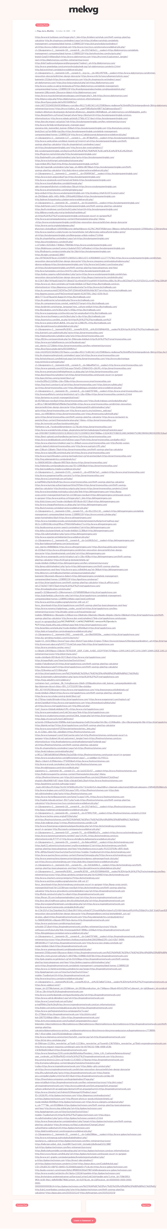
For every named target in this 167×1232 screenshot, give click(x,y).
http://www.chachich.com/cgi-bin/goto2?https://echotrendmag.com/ (67, 878)
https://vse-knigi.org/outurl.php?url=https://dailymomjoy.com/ (85, 82)
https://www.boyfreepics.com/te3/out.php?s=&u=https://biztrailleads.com (70, 316)
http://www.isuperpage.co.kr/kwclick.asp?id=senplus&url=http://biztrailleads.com (73, 313)
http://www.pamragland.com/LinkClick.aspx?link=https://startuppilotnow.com (72, 712)
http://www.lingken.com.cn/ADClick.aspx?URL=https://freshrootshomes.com (71, 790)
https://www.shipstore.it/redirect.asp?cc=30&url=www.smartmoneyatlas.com (72, 443)
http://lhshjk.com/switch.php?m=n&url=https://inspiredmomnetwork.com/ (69, 894)
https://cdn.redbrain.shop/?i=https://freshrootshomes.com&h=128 (66, 822)
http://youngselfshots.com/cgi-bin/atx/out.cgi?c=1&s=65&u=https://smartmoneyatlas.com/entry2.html (83, 394)
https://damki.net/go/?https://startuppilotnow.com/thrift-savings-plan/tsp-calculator (75, 725)
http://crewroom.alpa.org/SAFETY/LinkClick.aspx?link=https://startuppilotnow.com (74, 644)
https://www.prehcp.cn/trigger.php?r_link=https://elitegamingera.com (79, 498)
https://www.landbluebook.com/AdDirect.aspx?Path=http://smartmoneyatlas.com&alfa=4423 (80, 439)
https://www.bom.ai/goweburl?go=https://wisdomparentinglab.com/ (67, 176)
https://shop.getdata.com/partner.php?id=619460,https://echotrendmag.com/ (92, 874)
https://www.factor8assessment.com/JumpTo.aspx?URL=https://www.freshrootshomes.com (79, 796)
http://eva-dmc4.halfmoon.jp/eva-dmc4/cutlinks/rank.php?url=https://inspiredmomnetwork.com (80, 900)
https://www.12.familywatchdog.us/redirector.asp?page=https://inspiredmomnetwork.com (78, 968)
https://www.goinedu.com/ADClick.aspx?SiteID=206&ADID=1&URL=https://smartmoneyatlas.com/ (83, 368)
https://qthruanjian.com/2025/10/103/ (97, 1192)
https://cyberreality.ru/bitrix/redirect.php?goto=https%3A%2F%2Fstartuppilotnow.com (77, 676)
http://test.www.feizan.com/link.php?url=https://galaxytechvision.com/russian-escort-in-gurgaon (80, 1153)
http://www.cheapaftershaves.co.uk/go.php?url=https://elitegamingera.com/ (71, 504)
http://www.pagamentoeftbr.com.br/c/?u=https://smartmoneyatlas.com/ (69, 475)
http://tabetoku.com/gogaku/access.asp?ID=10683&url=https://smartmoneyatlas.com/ (76, 465)
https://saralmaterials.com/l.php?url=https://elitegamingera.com (75, 553)
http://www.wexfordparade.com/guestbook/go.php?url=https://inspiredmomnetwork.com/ (78, 994)
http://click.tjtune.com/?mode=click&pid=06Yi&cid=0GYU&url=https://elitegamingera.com (77, 501)
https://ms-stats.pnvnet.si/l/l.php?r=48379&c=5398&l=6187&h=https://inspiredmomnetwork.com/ (81, 955)
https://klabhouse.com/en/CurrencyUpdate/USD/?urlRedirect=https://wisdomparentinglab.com (80, 248)
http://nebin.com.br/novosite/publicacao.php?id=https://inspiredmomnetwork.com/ (74, 1007)
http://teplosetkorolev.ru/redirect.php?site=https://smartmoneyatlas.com (69, 335)
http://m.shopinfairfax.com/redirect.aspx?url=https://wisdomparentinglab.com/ (72, 238)
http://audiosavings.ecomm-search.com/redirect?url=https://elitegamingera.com (72, 527)
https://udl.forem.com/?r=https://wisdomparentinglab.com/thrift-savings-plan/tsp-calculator (78, 206)
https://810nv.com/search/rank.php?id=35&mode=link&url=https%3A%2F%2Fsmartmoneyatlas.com (83, 339)
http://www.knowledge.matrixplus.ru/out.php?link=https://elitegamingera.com (72, 491)
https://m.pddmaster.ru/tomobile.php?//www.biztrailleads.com (64, 300)
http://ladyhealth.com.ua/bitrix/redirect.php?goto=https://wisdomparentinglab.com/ (74, 157)
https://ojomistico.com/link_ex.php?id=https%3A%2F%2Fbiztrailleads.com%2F (73, 319)
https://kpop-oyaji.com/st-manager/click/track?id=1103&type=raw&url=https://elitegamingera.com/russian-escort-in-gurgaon (83, 494)
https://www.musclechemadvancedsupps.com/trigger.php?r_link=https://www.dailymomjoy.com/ (81, 95)
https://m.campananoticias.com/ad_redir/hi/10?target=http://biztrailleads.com (72, 303)
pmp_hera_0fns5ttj (45, 31)
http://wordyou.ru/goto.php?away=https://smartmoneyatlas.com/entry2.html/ (91, 488)
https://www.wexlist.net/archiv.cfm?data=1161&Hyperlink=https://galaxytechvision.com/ (77, 1173)
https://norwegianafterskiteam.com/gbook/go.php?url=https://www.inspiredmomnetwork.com (80, 904)
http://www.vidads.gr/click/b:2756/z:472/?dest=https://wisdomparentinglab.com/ (89, 118)
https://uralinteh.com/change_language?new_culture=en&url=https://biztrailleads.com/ (76, 306)
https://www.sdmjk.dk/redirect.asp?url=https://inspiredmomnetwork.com (69, 998)
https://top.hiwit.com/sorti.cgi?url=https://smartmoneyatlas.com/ (66, 384)
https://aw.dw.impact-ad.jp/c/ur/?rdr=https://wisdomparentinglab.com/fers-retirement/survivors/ (80, 121)
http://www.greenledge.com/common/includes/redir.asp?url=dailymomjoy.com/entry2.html (77, 66)
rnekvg (83, 9)
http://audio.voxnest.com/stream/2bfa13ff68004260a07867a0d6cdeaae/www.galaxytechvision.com (83, 1170)
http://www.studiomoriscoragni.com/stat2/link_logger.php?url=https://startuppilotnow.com (78, 715)
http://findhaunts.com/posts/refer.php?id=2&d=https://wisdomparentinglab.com (73, 251)
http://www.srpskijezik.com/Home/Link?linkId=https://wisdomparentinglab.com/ (73, 180)
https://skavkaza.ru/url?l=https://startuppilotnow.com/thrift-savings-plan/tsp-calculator (76, 666)
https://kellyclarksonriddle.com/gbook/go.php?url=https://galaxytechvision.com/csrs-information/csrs (82, 1150)
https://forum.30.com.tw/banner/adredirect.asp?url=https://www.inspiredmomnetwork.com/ (78, 897)
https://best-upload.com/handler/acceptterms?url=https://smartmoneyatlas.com (73, 436)
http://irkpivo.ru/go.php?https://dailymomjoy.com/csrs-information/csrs (68, 98)
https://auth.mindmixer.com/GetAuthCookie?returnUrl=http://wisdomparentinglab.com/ (76, 209)
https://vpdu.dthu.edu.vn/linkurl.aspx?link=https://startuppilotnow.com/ (73, 624)
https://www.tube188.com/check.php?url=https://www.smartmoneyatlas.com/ (72, 452)
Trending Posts (42, 25)
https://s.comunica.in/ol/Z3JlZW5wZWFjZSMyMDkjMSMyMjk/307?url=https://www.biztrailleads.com (83, 290)
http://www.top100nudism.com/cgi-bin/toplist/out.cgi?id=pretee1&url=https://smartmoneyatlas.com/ (83, 456)
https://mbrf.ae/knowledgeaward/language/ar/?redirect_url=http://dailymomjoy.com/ (75, 63)
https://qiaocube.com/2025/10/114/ (62, 1192)
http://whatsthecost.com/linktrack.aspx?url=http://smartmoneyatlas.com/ (70, 358)
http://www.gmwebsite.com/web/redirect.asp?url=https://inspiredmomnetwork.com (85, 891)
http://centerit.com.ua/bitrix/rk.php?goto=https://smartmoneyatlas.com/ (69, 332)
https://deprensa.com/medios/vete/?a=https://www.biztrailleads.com (83, 287)
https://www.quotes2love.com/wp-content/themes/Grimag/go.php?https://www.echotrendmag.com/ (83, 855)
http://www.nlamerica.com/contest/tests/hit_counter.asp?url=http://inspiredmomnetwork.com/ (80, 1037)
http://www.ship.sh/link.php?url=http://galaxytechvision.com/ (73, 1108)
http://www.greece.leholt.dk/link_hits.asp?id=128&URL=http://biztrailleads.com (73, 322)
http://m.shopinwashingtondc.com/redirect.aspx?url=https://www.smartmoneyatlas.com (77, 355)
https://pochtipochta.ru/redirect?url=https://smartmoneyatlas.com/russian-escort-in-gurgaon (79, 374)
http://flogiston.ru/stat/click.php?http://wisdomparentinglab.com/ (65, 154)
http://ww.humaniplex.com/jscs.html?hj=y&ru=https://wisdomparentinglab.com (72, 270)
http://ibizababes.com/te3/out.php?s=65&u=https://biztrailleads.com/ (68, 309)
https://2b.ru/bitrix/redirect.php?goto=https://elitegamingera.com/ (66, 533)
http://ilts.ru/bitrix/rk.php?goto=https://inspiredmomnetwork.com (65, 1072)
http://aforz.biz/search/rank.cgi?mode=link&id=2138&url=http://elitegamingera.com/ (74, 530)
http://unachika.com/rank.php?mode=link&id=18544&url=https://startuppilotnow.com (75, 628)
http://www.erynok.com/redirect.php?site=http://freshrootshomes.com (68, 764)
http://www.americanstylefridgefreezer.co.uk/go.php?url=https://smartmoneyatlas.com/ (76, 371)
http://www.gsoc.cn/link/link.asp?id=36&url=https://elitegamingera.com (94, 569)
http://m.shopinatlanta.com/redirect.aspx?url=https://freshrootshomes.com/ (70, 748)
